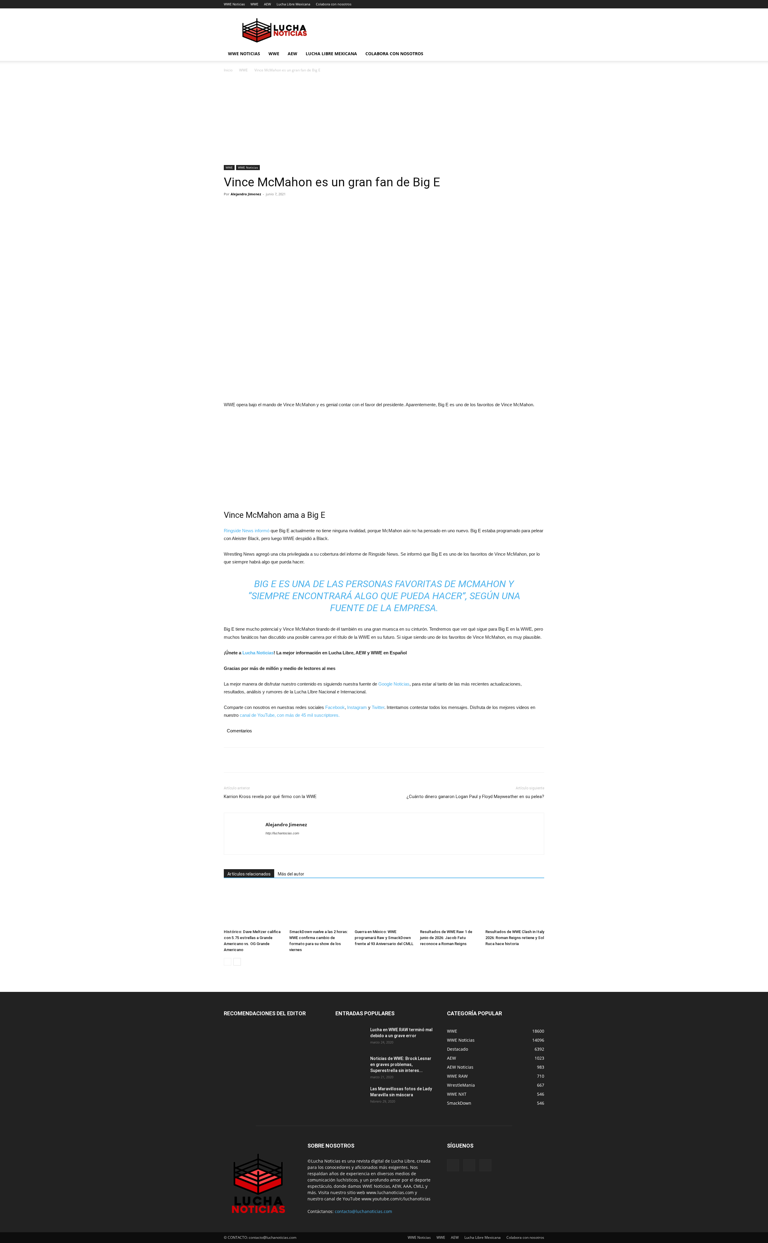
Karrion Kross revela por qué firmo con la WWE (270, 796)
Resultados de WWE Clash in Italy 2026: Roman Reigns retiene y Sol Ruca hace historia (514, 937)
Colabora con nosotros (333, 4)
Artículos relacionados (249, 874)
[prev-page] (227, 961)
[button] (537, 54)
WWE (254, 4)
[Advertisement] (384, 121)
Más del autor (291, 874)
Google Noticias (394, 683)
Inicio (228, 70)
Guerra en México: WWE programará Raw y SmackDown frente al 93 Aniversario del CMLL (384, 937)
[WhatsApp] (271, 208)
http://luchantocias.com (282, 833)
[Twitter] (244, 208)
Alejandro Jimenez (246, 194)
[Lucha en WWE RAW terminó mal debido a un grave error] (350, 1037)
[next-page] (237, 961)
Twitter (378, 707)
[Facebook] (230, 208)
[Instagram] (469, 1165)
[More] (285, 208)
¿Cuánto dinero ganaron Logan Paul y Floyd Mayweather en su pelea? (475, 796)
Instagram (357, 707)
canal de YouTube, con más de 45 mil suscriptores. (289, 715)
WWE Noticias (234, 4)
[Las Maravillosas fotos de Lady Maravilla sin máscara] (350, 1096)
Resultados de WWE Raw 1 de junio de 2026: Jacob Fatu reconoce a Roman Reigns (446, 937)
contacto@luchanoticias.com (363, 1211)
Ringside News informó (246, 530)
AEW (267, 4)
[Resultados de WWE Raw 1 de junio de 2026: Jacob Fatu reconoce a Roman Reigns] (449, 906)
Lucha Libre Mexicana (293, 4)
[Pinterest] (257, 208)
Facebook (335, 707)
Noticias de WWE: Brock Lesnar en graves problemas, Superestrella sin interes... (400, 1064)
